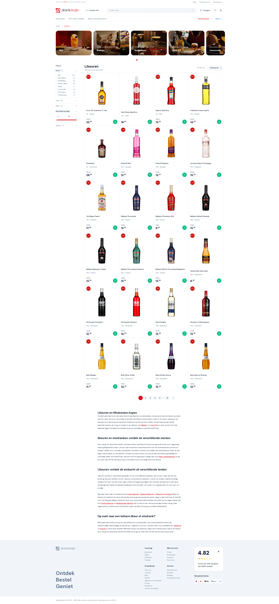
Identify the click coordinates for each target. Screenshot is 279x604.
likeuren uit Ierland (164, 494)
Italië (127, 116)
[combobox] (215, 67)
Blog (146, 575)
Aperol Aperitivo (162, 110)
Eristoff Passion (162, 163)
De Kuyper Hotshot (129, 322)
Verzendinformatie (173, 578)
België (147, 555)
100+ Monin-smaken (77, 19)
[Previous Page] (134, 398)
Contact (148, 573)
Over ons (148, 570)
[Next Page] (173, 398)
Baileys (144, 425)
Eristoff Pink (126, 163)
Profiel (169, 552)
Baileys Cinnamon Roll (165, 216)
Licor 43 (154, 425)
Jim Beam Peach (93, 216)
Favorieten (170, 560)
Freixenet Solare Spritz (199, 110)
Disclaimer (148, 586)
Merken (147, 578)
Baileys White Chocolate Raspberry (170, 269)
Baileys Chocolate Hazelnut (132, 269)
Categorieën (94, 10)
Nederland (198, 274)
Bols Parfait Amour (163, 375)
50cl (122, 220)
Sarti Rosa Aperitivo (129, 112)
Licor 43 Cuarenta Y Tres (96, 110)
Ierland (127, 220)
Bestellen (170, 573)
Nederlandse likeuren (125, 503)
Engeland (198, 167)
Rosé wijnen (60, 19)
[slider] (57, 120)
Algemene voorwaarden (153, 581)
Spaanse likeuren (147, 494)
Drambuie (90, 163)
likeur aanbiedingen (167, 456)
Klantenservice (172, 570)
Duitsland (198, 326)
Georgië (128, 167)
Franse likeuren (133, 494)
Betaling (170, 575)
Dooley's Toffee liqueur (199, 322)
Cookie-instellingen (152, 588)
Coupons (170, 557)
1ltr (87, 114)
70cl (122, 116)
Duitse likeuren (107, 503)
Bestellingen (171, 555)
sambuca (177, 525)
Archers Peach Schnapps (200, 163)
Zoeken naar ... (114, 10)
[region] (139, 43)
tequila (102, 528)
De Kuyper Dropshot (94, 322)
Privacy (147, 583)
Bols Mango (91, 375)
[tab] (137, 60)
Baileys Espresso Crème (96, 269)
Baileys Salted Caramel (199, 216)
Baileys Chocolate (128, 216)
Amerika (93, 220)
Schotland (93, 167)
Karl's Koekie (161, 322)
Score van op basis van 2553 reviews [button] (71, 2)
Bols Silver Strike (128, 375)
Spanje (91, 114)
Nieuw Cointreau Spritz (97, 19)
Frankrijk (148, 560)
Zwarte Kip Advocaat (199, 271)
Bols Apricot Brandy (198, 375)
